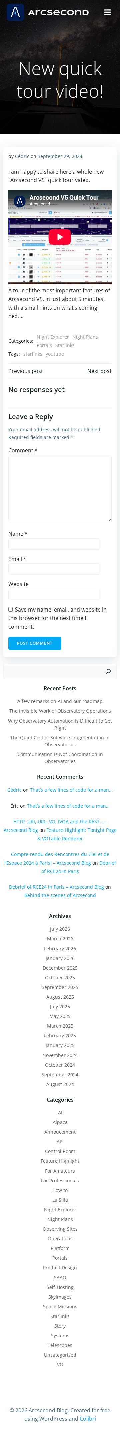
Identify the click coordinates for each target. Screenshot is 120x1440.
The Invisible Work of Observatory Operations (60, 711)
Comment (23, 450)
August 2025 (60, 997)
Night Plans (85, 337)
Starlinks (65, 345)
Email (17, 559)
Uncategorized (60, 1355)
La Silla (60, 1200)
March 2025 (60, 1026)
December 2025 (60, 968)
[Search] (108, 671)
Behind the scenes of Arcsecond (60, 895)
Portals (44, 345)
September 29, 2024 (60, 156)
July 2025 (60, 1006)
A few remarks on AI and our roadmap (60, 701)
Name (18, 533)
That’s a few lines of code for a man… (71, 790)
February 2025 (60, 1035)
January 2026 (60, 958)
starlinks (32, 354)
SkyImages (60, 1297)
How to (60, 1190)
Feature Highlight (60, 1161)
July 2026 (60, 929)
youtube (55, 354)
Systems (60, 1335)
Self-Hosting (60, 1287)
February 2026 (60, 948)
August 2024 (60, 1084)
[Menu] (107, 12)
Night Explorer (53, 337)
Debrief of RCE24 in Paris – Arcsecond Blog (56, 887)
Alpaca (60, 1122)
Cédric (22, 156)
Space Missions (60, 1306)
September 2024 (60, 1074)
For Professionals (60, 1180)
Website (18, 584)
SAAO (60, 1277)
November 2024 (60, 1055)
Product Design (60, 1267)
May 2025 (60, 1016)
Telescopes (60, 1345)
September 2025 (60, 987)
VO (60, 1364)
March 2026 (60, 938)
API (60, 1141)
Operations (60, 1238)
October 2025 (60, 977)
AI (60, 1112)
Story (60, 1326)
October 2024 (60, 1065)
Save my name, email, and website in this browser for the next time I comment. (57, 618)
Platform (60, 1248)
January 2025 (60, 1045)
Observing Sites (60, 1229)
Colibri (88, 1418)
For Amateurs (60, 1171)
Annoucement (60, 1132)
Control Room (60, 1151)
